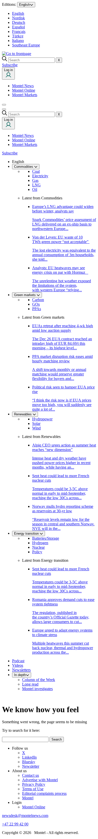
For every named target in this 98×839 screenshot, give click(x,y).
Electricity (40, 176)
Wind (36, 428)
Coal (36, 171)
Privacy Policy (33, 784)
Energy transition (27, 533)
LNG (36, 185)
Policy (37, 552)
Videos (17, 665)
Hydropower (42, 419)
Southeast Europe (26, 45)
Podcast (18, 661)
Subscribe (10, 65)
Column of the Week (38, 680)
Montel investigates (37, 689)
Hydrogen (40, 543)
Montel (27, 798)
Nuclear (38, 547)
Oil (34, 189)
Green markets (25, 295)
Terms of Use (32, 789)
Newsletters (21, 670)
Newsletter (30, 766)
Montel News (23, 86)
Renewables (23, 414)
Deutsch (18, 22)
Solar (36, 423)
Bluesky (28, 762)
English (24, 5)
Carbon (38, 300)
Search (57, 739)
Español (18, 27)
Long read (30, 684)
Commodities (24, 167)
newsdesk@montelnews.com (25, 815)
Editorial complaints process (44, 793)
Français (18, 31)
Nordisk (18, 18)
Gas (35, 180)
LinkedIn (29, 757)
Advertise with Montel (40, 780)
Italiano (18, 40)
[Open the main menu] (4, 104)
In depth (20, 675)
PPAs (36, 309)
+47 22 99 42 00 (15, 824)
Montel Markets (24, 95)
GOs (36, 304)
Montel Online (23, 90)
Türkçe (17, 36)
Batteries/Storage (45, 538)
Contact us (30, 775)
